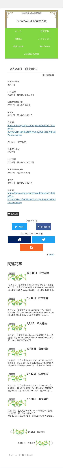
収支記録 (14, 214)
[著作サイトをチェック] (19, 239)
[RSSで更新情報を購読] (31, 247)
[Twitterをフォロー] (43, 239)
